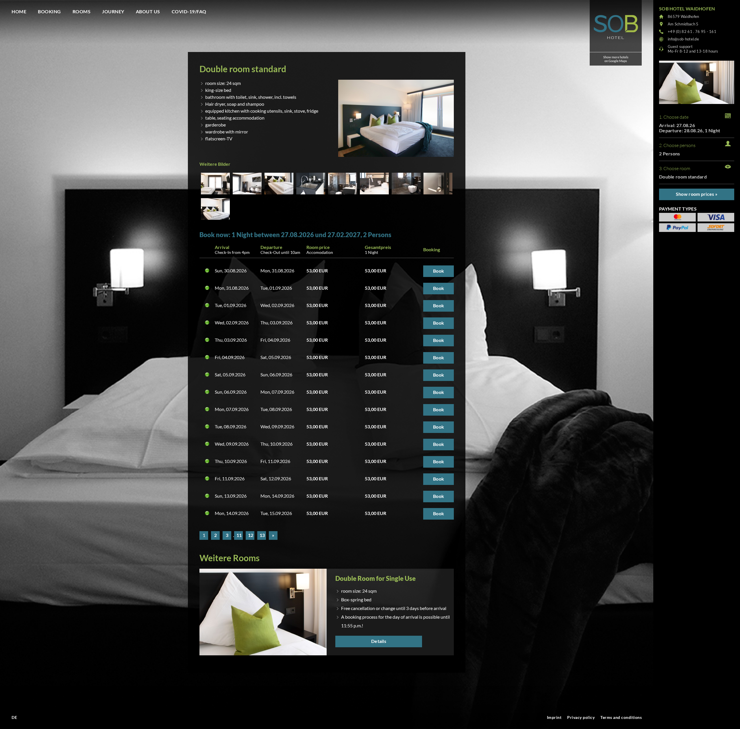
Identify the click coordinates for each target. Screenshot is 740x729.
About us (148, 11)
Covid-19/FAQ (189, 11)
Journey (113, 11)
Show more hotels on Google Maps (615, 59)
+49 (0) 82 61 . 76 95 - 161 (692, 31)
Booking (49, 11)
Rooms (82, 11)
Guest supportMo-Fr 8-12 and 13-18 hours (693, 48)
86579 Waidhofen (683, 16)
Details (378, 641)
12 (250, 535)
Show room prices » (696, 194)
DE (14, 717)
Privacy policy (581, 717)
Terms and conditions (621, 717)
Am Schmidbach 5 (683, 24)
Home (19, 11)
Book (438, 271)
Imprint (554, 717)
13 (262, 535)
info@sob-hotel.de (683, 39)
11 (239, 535)
